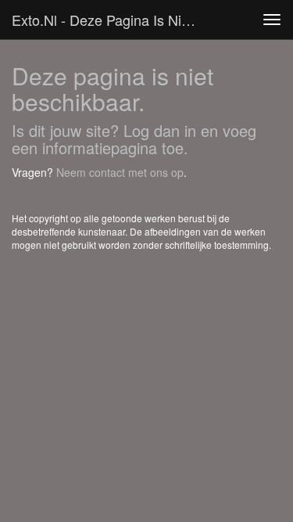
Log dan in (159, 130)
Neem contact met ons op (120, 172)
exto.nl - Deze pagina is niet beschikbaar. (112, 19)
